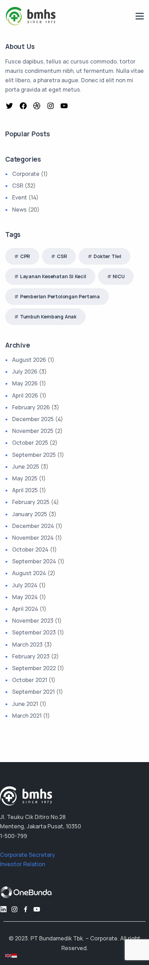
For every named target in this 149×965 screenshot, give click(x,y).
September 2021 (33, 691)
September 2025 (34, 455)
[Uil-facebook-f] (25, 909)
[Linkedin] (3, 909)
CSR (17, 185)
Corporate (26, 174)
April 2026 (25, 395)
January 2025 (29, 514)
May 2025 (24, 478)
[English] (8, 955)
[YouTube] (65, 107)
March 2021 (27, 715)
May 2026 (25, 383)
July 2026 (24, 371)
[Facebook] (24, 107)
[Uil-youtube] (36, 909)
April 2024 (25, 609)
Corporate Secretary (27, 855)
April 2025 (25, 490)
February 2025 (31, 502)
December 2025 (33, 419)
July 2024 (24, 585)
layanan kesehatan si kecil (53, 276)
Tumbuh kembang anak (48, 316)
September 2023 (34, 632)
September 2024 (34, 561)
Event (19, 197)
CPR (25, 256)
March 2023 (27, 644)
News (19, 209)
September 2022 (34, 668)
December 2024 (33, 526)
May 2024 (25, 597)
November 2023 (32, 620)
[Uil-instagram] (14, 909)
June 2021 (25, 704)
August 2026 (29, 360)
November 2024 (33, 537)
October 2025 (30, 442)
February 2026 (31, 407)
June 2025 (25, 466)
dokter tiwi (107, 256)
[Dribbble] (38, 107)
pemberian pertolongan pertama (60, 296)
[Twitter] (10, 107)
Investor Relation (22, 864)
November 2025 (32, 431)
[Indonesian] (14, 955)
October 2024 (30, 549)
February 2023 (31, 656)
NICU (118, 276)
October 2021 (29, 680)
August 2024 (29, 573)
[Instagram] (51, 107)
